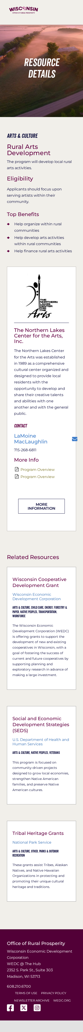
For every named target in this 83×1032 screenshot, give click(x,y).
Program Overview (38, 469)
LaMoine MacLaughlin (30, 438)
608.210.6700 (19, 986)
